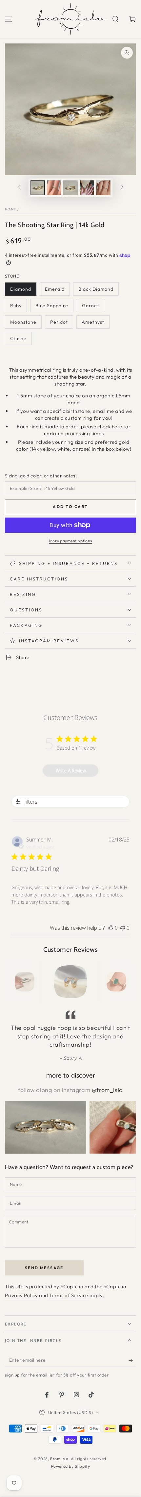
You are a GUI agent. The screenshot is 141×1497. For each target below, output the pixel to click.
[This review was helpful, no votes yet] (111, 927)
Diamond (20, 289)
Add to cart (70, 506)
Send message (44, 1267)
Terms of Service (68, 1295)
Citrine (18, 338)
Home (10, 209)
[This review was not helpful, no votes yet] (122, 927)
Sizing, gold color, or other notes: (41, 476)
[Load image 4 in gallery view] (87, 187)
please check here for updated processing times (87, 430)
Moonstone (23, 322)
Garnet (90, 305)
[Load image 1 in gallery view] (37, 187)
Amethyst (93, 322)
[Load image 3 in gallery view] (70, 187)
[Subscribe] (132, 1360)
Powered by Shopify (70, 1466)
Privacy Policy (21, 1295)
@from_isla (107, 1090)
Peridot (59, 322)
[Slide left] (19, 188)
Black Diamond (95, 289)
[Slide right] (122, 188)
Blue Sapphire (51, 305)
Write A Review (71, 770)
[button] (115, 19)
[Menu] (8, 19)
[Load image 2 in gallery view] (54, 187)
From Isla (59, 1458)
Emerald (55, 289)
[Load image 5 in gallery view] (103, 187)
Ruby (16, 305)
